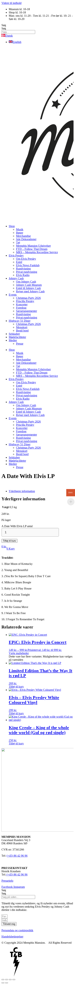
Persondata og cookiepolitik (17, 930)
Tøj (18, 242)
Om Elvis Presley (26, 258)
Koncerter (21, 304)
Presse (19, 343)
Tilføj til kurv (9, 540)
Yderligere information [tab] (22, 491)
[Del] (10, 979)
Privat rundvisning (26, 271)
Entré (19, 262)
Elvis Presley (16, 255)
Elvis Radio (22, 275)
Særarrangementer (26, 311)
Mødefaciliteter (17, 337)
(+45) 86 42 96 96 (17, 855)
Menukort (21, 327)
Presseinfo (7, 880)
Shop (12, 226)
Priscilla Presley (25, 301)
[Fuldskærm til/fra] (6, 979)
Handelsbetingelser (12, 936)
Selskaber (14, 333)
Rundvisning (23, 268)
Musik (19, 229)
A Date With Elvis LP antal (17, 526)
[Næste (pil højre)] (6, 982)
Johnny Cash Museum (29, 284)
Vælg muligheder (19, 653)
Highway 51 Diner (19, 320)
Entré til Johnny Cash (28, 288)
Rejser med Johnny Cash (30, 291)
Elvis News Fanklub (28, 265)
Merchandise (23, 235)
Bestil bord (22, 330)
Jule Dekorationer (26, 239)
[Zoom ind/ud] (2, 979)
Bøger (19, 232)
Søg (3, 25)
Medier (13, 340)
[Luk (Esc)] (13, 979)
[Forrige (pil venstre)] (2, 982)
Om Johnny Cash (26, 281)
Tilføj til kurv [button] (16, 686)
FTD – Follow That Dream (31, 249)
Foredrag (21, 307)
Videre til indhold (11, 3)
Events (13, 294)
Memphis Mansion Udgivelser (33, 245)
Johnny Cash (16, 278)
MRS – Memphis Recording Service (37, 252)
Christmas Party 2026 (28, 297)
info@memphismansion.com (17, 861)
